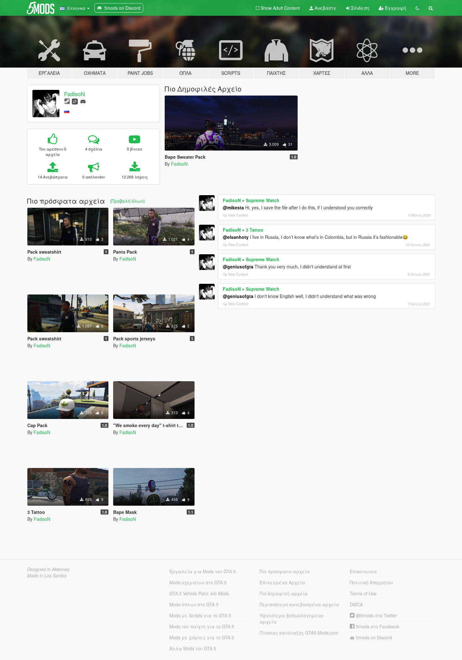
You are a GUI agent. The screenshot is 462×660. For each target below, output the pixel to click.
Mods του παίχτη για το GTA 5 (201, 626)
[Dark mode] (417, 8)
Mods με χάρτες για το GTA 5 (201, 637)
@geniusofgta (238, 266)
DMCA (356, 604)
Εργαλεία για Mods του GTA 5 (202, 571)
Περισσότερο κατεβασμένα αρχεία (299, 604)
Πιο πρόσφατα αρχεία (285, 571)
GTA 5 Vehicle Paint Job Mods (199, 593)
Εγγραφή (395, 8)
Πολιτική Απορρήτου (371, 582)
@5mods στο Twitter (376, 615)
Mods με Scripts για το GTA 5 (200, 615)
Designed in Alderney (48, 569)
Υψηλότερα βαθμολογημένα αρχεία (291, 618)
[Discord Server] (83, 100)
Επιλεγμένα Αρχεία (282, 582)
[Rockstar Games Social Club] (74, 100)
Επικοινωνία (363, 571)
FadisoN (74, 94)
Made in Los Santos (47, 575)
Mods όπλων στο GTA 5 (193, 604)
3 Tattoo (254, 230)
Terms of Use (363, 593)
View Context (238, 214)
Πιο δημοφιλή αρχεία (284, 593)
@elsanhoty (236, 237)
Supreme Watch (262, 200)
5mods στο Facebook (377, 626)
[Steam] (67, 100)
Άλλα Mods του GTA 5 (192, 648)
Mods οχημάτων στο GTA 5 (198, 582)
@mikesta (233, 207)
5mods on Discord (373, 637)
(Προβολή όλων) (127, 201)
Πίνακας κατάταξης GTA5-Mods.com (299, 633)
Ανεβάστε (325, 8)
